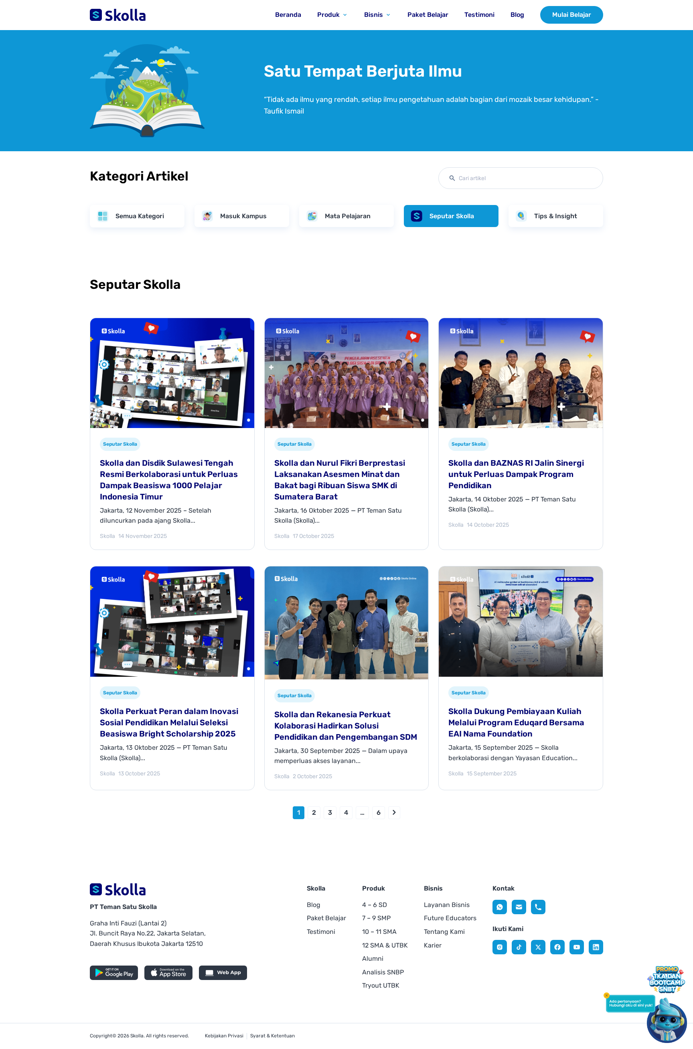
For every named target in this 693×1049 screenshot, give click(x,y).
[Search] (454, 178)
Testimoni (321, 931)
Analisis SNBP (383, 972)
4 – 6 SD (374, 905)
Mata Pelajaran (348, 216)
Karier (433, 945)
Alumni (372, 958)
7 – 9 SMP (376, 918)
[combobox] (520, 178)
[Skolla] (499, 907)
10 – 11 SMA (379, 931)
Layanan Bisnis (447, 905)
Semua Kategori (140, 216)
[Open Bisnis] (388, 15)
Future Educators (450, 918)
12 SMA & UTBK (385, 945)
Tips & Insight (555, 216)
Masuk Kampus (243, 216)
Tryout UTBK (380, 985)
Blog (313, 905)
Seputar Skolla (452, 216)
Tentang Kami (444, 931)
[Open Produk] (345, 15)
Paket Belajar (326, 918)
